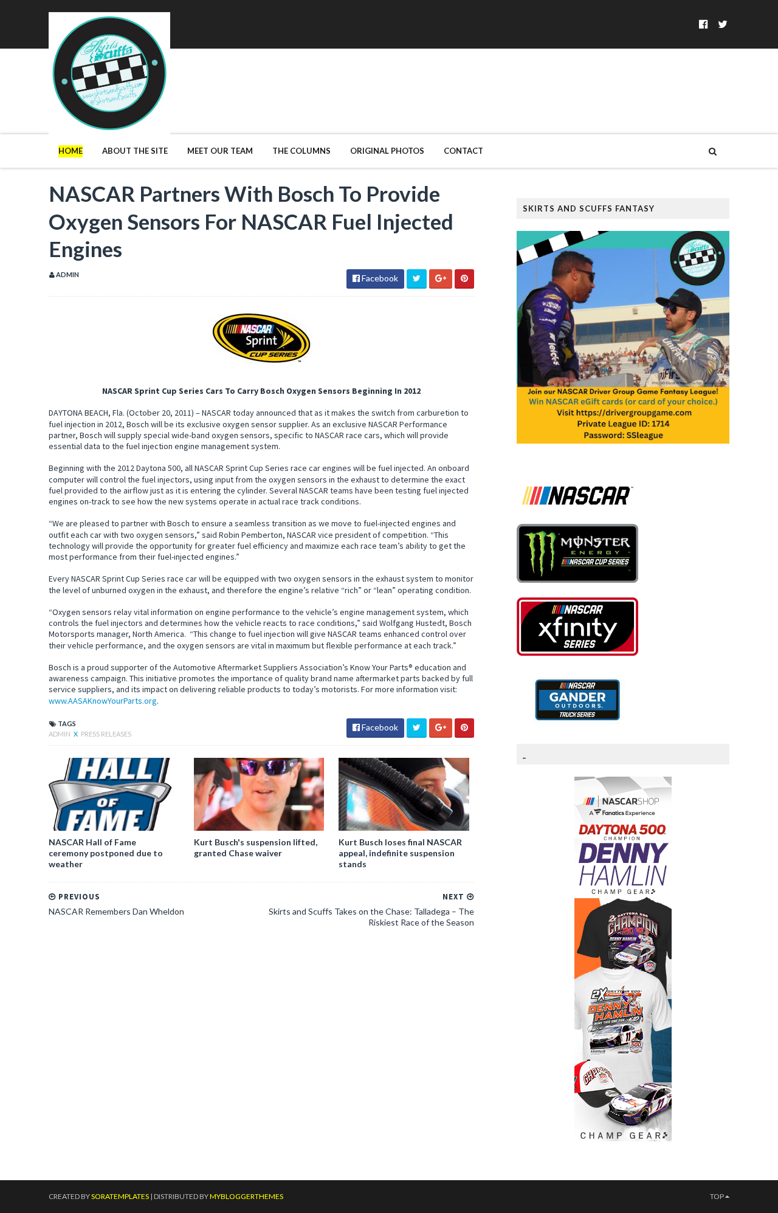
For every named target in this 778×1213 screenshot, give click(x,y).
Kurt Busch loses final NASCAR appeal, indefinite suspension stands (400, 853)
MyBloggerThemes (246, 1196)
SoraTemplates (120, 1196)
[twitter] (722, 24)
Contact (463, 151)
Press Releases (106, 734)
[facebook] (703, 24)
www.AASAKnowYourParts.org (103, 700)
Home (70, 151)
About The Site (135, 151)
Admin (60, 734)
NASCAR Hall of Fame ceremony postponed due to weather (106, 853)
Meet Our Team (220, 151)
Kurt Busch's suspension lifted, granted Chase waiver (255, 847)
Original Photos (387, 151)
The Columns (301, 151)
